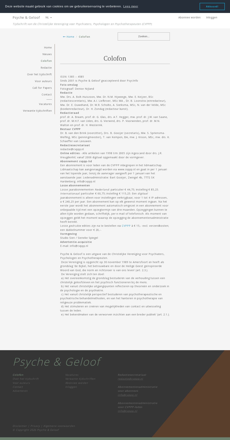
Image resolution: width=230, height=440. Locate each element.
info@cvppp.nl (127, 395)
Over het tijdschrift (39, 74)
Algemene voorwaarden (59, 426)
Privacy (35, 426)
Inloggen (211, 17)
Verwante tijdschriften (37, 110)
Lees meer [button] (130, 6)
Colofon (46, 60)
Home (70, 36)
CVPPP (126, 225)
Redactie (46, 67)
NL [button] (47, 17)
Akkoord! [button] (212, 6)
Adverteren (20, 390)
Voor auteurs (43, 81)
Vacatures (45, 104)
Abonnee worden (189, 17)
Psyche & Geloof (26, 17)
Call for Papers (42, 87)
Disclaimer (20, 426)
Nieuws (47, 54)
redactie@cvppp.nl (130, 378)
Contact (47, 94)
